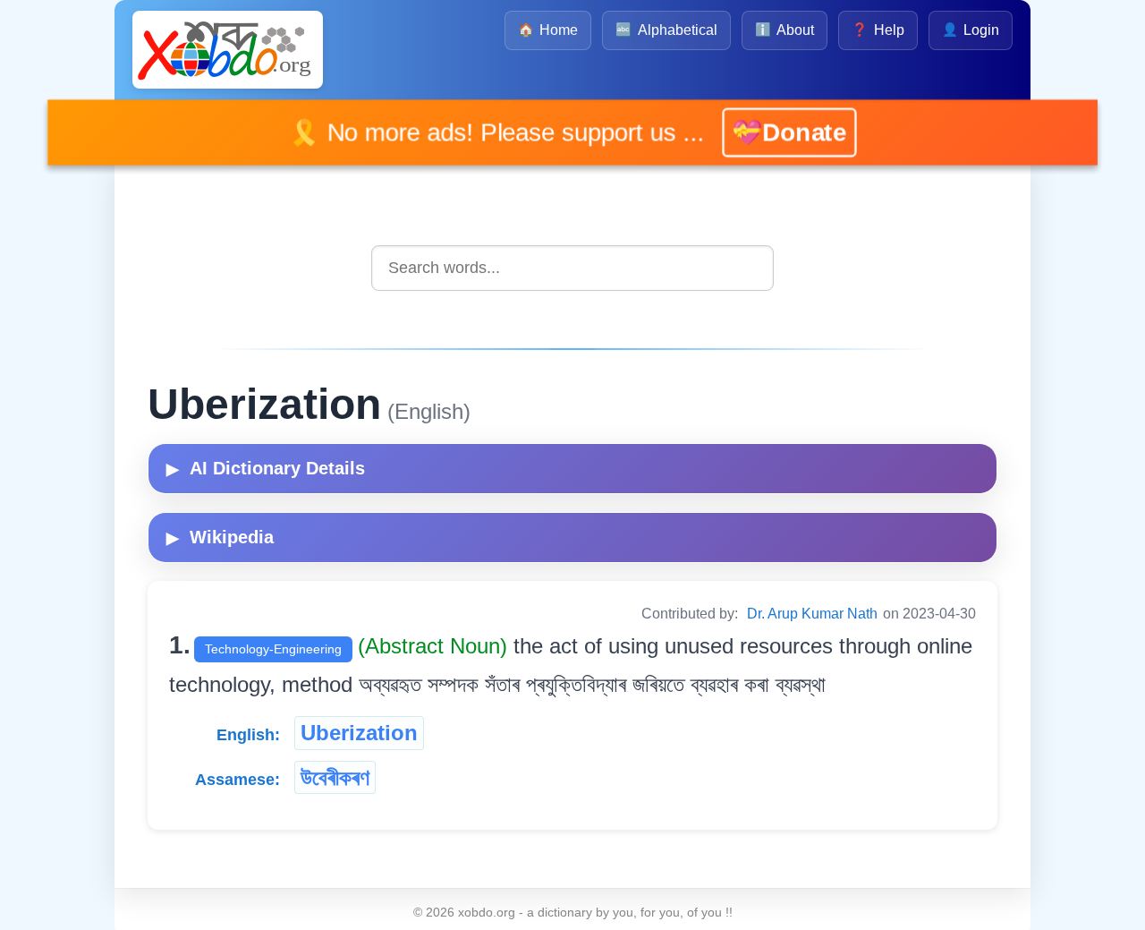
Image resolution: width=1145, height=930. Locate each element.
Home (548, 30)
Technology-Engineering (273, 649)
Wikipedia (220, 537)
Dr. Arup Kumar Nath (812, 613)
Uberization (359, 733)
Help (877, 30)
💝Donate (775, 132)
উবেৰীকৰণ (335, 777)
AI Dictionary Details (265, 468)
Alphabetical (666, 30)
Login (970, 30)
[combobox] (572, 268)
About (784, 30)
